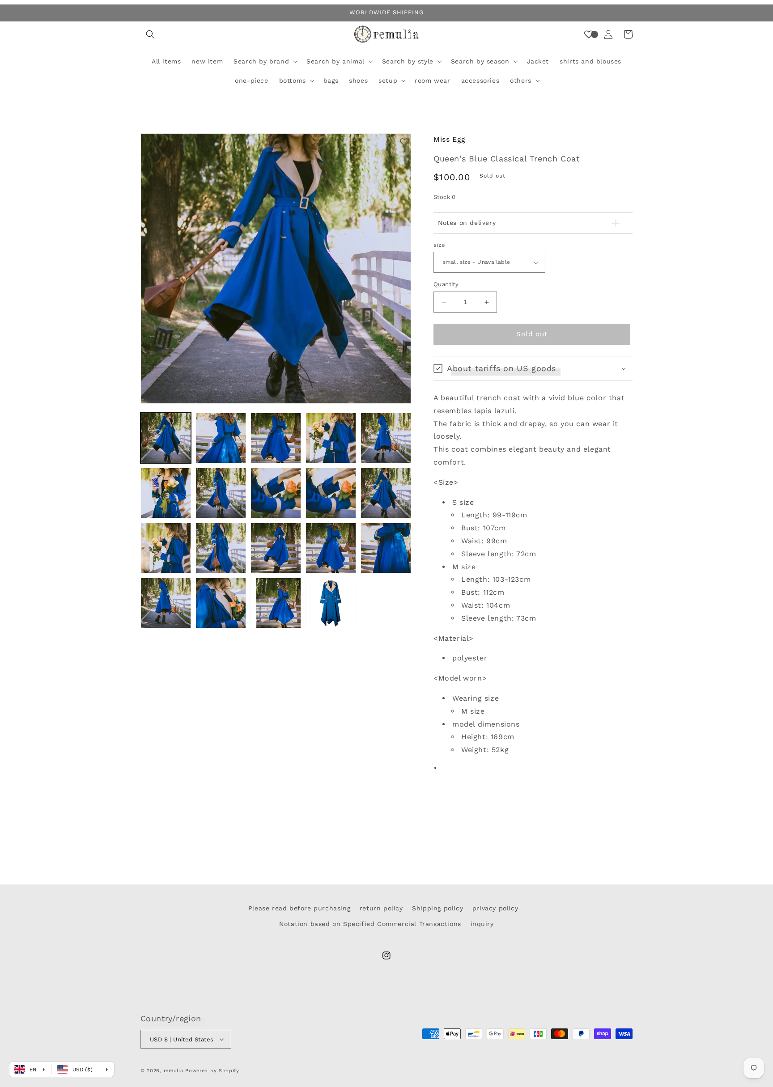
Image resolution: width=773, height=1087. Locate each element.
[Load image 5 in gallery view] (386, 438)
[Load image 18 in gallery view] (276, 603)
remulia (173, 1071)
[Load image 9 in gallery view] (331, 493)
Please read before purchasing (299, 908)
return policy (381, 908)
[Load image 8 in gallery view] (276, 493)
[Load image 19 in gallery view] (331, 603)
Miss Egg (449, 139)
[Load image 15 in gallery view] (386, 548)
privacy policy (495, 908)
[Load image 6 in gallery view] (165, 493)
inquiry (482, 923)
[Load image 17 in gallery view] (220, 603)
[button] (150, 34)
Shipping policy (437, 908)
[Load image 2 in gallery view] (220, 438)
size (439, 244)
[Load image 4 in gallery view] (331, 438)
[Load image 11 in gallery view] (165, 548)
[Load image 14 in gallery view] (331, 548)
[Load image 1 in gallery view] (165, 438)
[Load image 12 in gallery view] (220, 548)
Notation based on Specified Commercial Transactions (370, 923)
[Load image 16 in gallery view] (165, 603)
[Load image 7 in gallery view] (220, 493)
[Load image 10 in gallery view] (386, 493)
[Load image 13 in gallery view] (276, 548)
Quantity (446, 284)
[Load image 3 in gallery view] (276, 438)
